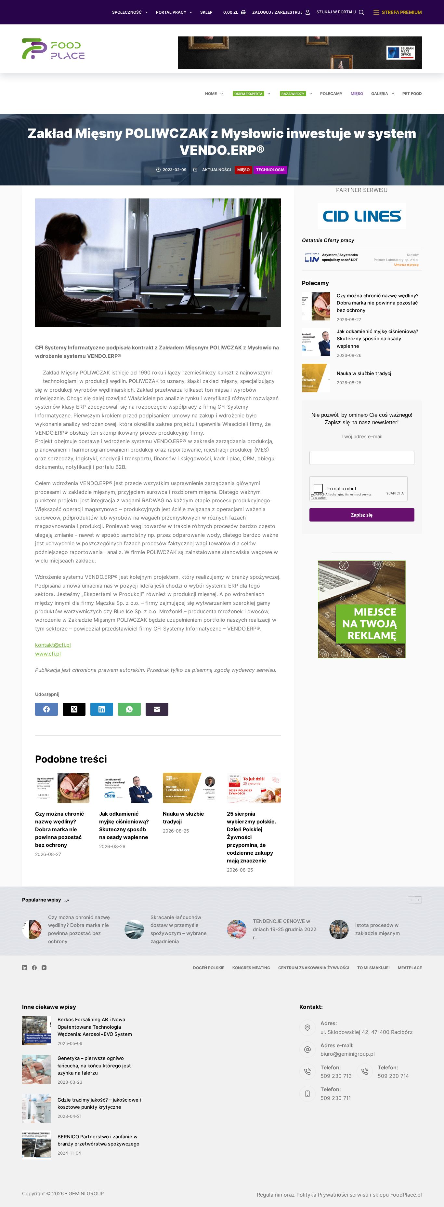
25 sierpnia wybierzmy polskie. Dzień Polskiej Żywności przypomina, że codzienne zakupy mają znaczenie (251, 837)
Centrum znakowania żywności (313, 967)
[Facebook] (46, 709)
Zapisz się (361, 515)
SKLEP (206, 12)
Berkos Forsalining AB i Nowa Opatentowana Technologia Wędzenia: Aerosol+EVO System (95, 1027)
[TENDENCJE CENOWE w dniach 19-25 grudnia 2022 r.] (236, 929)
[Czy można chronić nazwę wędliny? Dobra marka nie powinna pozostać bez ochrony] (62, 788)
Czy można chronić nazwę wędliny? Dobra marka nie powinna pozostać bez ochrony (59, 829)
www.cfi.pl (48, 653)
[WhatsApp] (129, 709)
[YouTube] (44, 967)
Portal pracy (171, 12)
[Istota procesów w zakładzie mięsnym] (339, 929)
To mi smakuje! (373, 967)
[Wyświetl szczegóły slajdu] (300, 52)
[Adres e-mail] (157, 709)
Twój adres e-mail (362, 436)
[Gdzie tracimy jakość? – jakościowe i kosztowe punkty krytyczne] (36, 1108)
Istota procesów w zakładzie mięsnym (377, 929)
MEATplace (410, 967)
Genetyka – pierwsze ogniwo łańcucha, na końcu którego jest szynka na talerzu (94, 1065)
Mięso (357, 93)
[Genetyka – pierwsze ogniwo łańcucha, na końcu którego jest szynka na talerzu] (36, 1069)
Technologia (270, 169)
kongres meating (251, 967)
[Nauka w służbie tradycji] (190, 788)
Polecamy (331, 93)
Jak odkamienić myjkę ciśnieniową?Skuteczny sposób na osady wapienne (377, 339)
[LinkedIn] (101, 709)
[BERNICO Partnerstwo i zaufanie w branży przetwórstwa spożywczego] (36, 1145)
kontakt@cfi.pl (53, 645)
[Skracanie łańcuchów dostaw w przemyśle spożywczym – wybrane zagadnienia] (134, 929)
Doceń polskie (208, 967)
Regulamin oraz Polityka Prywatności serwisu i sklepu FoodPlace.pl (339, 1194)
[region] (300, 52)
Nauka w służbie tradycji (365, 373)
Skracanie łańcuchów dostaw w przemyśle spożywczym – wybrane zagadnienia (178, 929)
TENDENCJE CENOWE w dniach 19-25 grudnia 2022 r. (284, 929)
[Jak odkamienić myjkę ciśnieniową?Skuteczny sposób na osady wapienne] (126, 788)
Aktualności (216, 169)
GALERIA (379, 93)
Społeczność (127, 12)
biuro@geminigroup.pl (347, 1054)
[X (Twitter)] (74, 709)
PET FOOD (412, 93)
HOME (211, 93)
